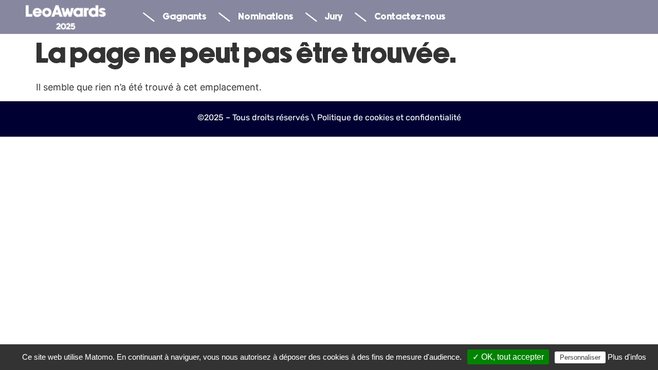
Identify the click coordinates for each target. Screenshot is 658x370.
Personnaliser (580, 357)
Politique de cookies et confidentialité (389, 117)
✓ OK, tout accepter (508, 357)
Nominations (265, 17)
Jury (333, 17)
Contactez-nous (409, 17)
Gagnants (184, 17)
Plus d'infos (627, 357)
